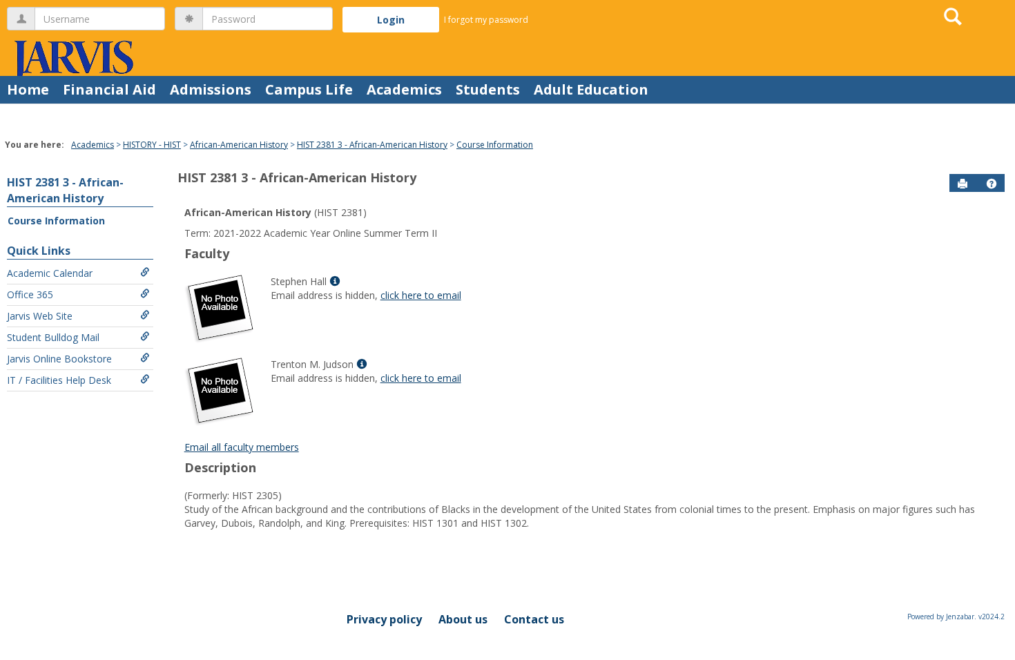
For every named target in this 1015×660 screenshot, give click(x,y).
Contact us (534, 619)
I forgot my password (486, 20)
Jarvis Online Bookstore (59, 358)
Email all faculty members (241, 447)
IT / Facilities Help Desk (59, 380)
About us (462, 619)
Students (488, 89)
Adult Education (591, 89)
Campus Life (309, 89)
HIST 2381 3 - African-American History (372, 145)
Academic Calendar (50, 273)
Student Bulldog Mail (53, 337)
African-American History (239, 145)
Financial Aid (109, 89)
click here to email (420, 295)
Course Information (494, 145)
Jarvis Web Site (39, 315)
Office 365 (30, 294)
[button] (991, 184)
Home (28, 89)
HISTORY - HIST (152, 145)
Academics (404, 89)
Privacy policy (384, 619)
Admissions (210, 89)
